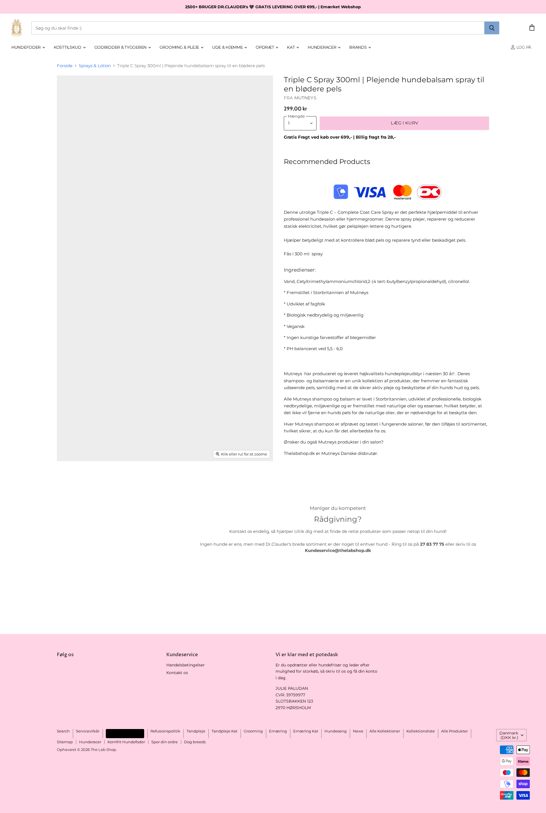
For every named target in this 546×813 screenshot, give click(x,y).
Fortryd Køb (124, 733)
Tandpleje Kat (224, 731)
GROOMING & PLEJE (180, 47)
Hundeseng (335, 731)
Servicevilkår (88, 731)
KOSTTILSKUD (68, 47)
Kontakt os (177, 672)
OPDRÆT (265, 47)
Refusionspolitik (165, 731)
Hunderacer (322, 47)
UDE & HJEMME (228, 47)
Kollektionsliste (420, 731)
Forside (65, 65)
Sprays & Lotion (95, 65)
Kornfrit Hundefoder (126, 742)
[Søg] (491, 27)
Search (63, 731)
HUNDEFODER (26, 47)
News (358, 731)
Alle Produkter (454, 731)
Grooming (253, 731)
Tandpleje (196, 731)
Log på (523, 47)
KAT (291, 47)
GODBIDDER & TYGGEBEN (121, 47)
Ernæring (278, 731)
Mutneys (305, 97)
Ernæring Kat (305, 731)
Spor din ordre (164, 742)
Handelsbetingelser (185, 665)
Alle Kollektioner (384, 731)
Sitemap (65, 742)
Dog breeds (195, 742)
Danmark (508, 735)
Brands (358, 47)
